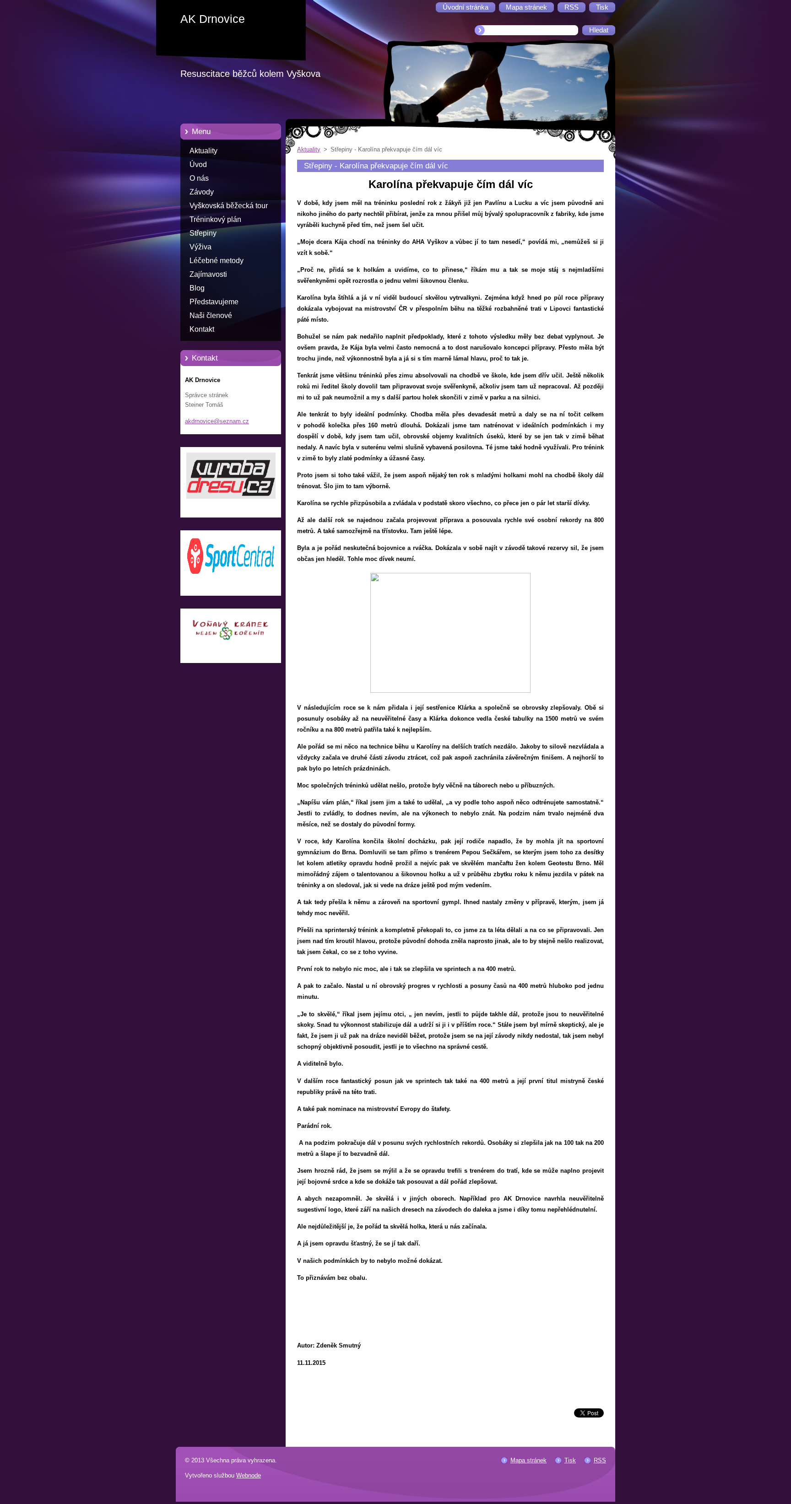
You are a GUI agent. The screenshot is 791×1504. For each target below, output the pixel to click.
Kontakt (202, 329)
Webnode (248, 1475)
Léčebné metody (217, 260)
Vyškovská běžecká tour (229, 206)
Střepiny (203, 233)
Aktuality (203, 151)
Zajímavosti (208, 274)
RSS (600, 1460)
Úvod (198, 164)
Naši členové (211, 315)
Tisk (570, 1460)
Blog (197, 288)
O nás (199, 178)
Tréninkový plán (215, 219)
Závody (202, 192)
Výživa (200, 247)
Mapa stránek (528, 1460)
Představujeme (214, 302)
